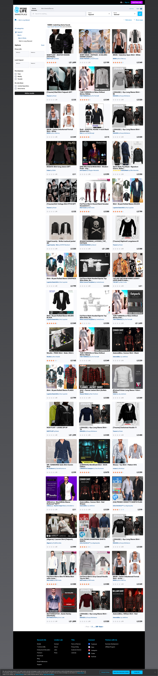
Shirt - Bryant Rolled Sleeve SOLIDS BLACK (60, 316)
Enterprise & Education (43, 650)
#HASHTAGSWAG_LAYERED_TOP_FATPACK (93, 242)
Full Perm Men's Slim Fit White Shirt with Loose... (60, 577)
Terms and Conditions (48, 674)
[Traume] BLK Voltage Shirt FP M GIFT (61, 204)
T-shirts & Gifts (41, 647)
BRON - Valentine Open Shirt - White (126, 55)
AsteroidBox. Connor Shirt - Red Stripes (92, 503)
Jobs (55, 650)
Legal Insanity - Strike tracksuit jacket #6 (61, 242)
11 (123, 509)
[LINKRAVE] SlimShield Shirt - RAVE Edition (93, 466)
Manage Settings (105, 672)
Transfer (20, 79)
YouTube (93, 656)
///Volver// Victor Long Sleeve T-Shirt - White (127, 391)
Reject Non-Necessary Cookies (121, 672)
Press (55, 652)
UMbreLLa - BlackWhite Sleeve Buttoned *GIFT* (58, 503)
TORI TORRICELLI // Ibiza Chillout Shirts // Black (92, 354)
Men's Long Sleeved (24, 20)
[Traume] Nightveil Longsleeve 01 (126, 241)
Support (39, 664)
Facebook (94, 644)
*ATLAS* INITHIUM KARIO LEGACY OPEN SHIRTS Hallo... (126, 279)
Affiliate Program (110, 647)
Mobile (39, 644)
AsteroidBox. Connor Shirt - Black (126, 353)
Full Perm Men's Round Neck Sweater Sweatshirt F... (94, 205)
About (56, 647)
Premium (39, 652)
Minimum (18, 52)
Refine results (29, 93)
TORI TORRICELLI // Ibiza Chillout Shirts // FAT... (125, 316)
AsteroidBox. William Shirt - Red (125, 614)
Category (90, 12)
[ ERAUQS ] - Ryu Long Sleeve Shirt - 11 (126, 540)
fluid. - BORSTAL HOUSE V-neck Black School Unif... (94, 130)
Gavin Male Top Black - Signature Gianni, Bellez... (125, 167)
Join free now (136, 2)
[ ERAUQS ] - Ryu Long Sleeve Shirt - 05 (126, 93)
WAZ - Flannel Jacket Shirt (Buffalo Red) (93, 391)
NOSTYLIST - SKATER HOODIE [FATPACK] (58, 56)
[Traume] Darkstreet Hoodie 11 (125, 427)
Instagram (94, 650)
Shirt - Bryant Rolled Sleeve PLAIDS (60, 390)
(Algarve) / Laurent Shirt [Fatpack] (60, 539)
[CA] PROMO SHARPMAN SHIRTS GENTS (92, 540)
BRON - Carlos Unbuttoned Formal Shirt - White (60, 130)
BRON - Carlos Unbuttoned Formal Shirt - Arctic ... (126, 577)
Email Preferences (42, 661)
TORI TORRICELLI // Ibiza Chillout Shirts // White (92, 93)
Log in (49, 26)
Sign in (127, 2)
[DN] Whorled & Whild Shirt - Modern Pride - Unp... (94, 167)
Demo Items (21, 88)
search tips (131, 8)
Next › (101, 627)
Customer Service (76, 650)
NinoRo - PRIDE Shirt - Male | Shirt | (60, 353)
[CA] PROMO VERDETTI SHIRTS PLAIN (127, 502)
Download (40, 655)
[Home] (15, 20)
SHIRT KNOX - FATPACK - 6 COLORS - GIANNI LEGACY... (94, 56)
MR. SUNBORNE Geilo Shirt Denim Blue (60, 466)
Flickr (92, 647)
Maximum (33, 52)
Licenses (73, 652)
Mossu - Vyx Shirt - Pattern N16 (125, 465)
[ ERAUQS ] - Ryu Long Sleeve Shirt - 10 (93, 428)
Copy (19, 74)
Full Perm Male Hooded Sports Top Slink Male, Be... (93, 279)
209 (97, 627)
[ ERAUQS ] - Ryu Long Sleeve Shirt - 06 (126, 130)
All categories (19, 28)
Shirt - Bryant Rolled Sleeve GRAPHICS (61, 278)
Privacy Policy (75, 647)
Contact (56, 644)
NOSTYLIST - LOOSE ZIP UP (57, 427)
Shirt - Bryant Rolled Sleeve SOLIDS (126, 204)
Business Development (111, 644)
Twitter (93, 653)
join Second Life (56, 26)
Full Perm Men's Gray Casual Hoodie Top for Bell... (94, 577)
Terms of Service (76, 644)
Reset (42, 45)
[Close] (155, 672)
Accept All (136, 672)
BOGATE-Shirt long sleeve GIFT (58, 167)
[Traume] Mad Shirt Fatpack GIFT (59, 92)
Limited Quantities (23, 86)
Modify (20, 76)
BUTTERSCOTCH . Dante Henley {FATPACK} (59, 615)
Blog (38, 658)
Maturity (115, 12)
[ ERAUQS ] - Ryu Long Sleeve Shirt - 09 (93, 615)
